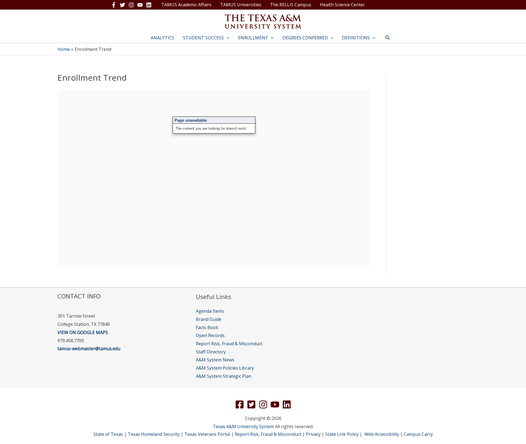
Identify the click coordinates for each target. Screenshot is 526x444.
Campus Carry (418, 434)
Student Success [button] (203, 38)
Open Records (210, 335)
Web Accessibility (381, 434)
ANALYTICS (162, 38)
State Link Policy (342, 434)
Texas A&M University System (243, 426)
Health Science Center (342, 5)
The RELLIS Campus (290, 5)
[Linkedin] (148, 5)
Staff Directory (211, 352)
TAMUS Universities (240, 5)
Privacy (313, 434)
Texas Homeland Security (154, 434)
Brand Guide (208, 319)
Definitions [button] (356, 38)
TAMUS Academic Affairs (186, 5)
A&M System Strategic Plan (223, 376)
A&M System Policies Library (225, 368)
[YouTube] (140, 5)
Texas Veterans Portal (207, 434)
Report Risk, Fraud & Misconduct (229, 344)
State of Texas (108, 434)
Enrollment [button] (253, 38)
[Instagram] (131, 5)
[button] (226, 38)
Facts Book (207, 327)
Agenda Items (210, 311)
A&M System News (215, 360)
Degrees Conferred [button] (305, 38)
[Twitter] (122, 5)
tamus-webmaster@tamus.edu (89, 349)
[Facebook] (113, 5)
